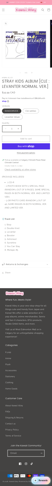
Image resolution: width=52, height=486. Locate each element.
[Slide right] (32, 73)
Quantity (5, 123)
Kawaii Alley (13, 481)
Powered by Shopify (26, 481)
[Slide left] (20, 73)
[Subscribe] (41, 453)
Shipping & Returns (14, 418)
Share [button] (8, 273)
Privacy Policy (12, 430)
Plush (8, 364)
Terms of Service (13, 436)
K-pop (8, 352)
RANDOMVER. (12, 111)
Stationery (10, 376)
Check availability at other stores (20, 169)
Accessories (11, 370)
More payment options (26, 153)
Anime (8, 358)
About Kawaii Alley (14, 406)
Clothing (9, 382)
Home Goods (11, 389)
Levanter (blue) (12, 117)
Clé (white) (30, 111)
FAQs (7, 412)
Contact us (10, 424)
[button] (3, 10)
